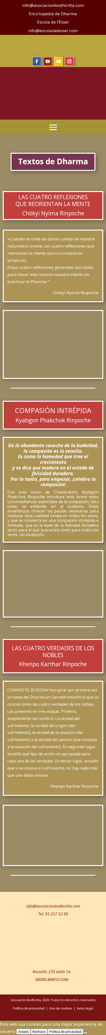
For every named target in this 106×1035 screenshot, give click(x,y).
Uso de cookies (60, 1008)
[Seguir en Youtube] (47, 61)
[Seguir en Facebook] (36, 61)
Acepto (23, 1031)
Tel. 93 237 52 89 (53, 914)
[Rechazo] (85, 1033)
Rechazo (39, 1031)
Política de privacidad (65, 1031)
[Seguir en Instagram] (69, 61)
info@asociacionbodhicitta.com (53, 906)
